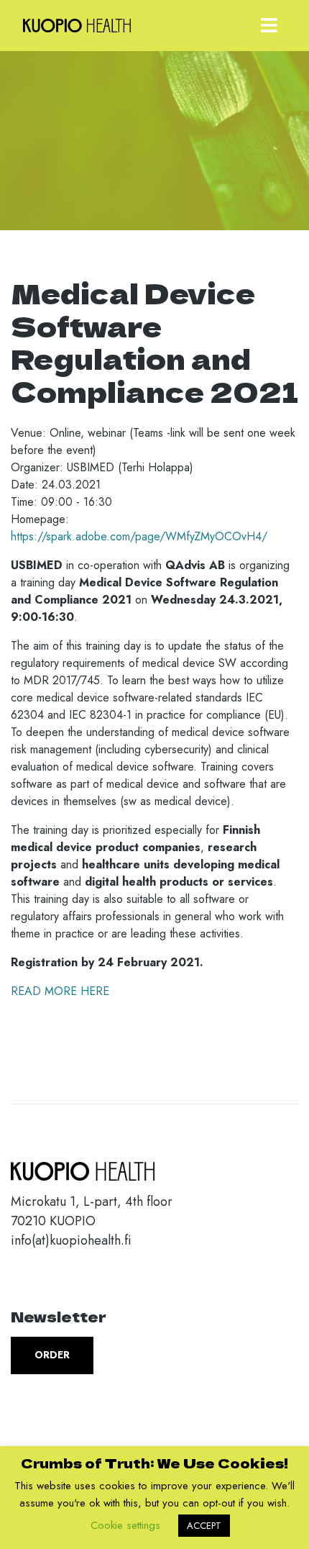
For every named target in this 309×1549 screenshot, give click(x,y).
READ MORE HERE (60, 991)
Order (52, 1355)
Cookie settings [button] (125, 1525)
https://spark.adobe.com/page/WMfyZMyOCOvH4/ (139, 536)
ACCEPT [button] (204, 1525)
